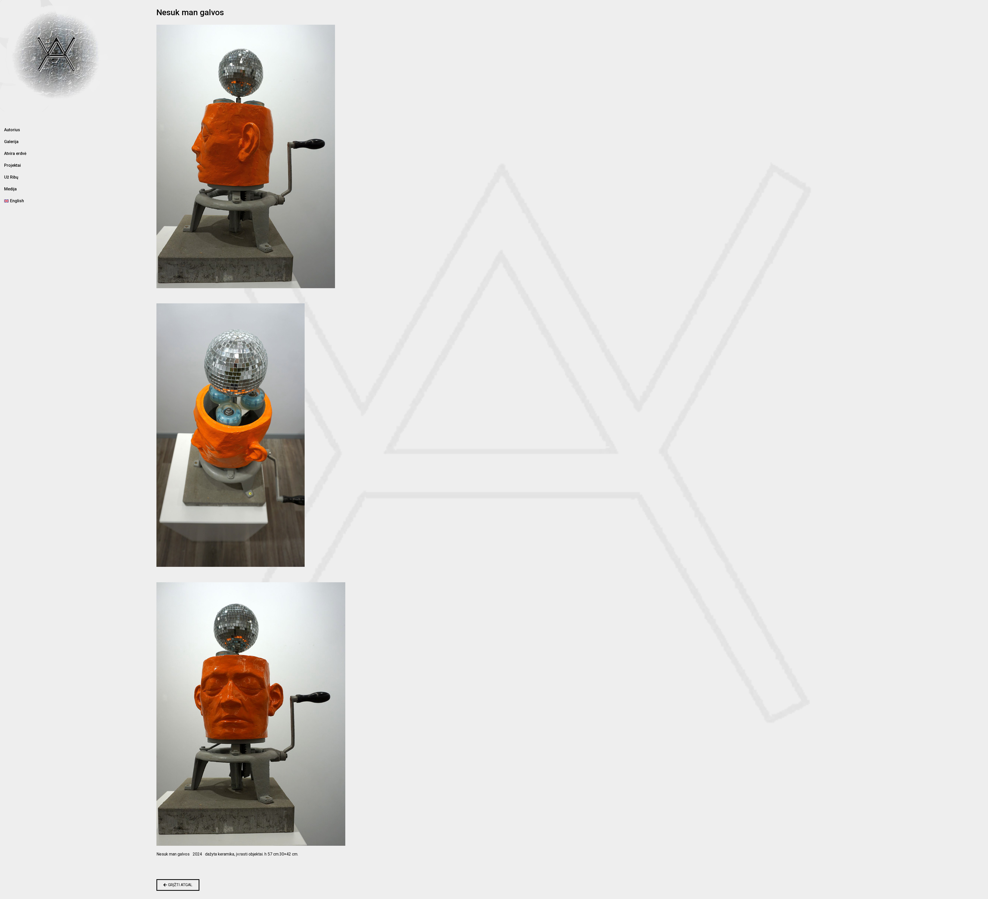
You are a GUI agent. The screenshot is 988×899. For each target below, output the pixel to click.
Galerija (11, 141)
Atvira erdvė (15, 153)
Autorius (12, 129)
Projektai (12, 165)
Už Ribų (11, 177)
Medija (10, 189)
